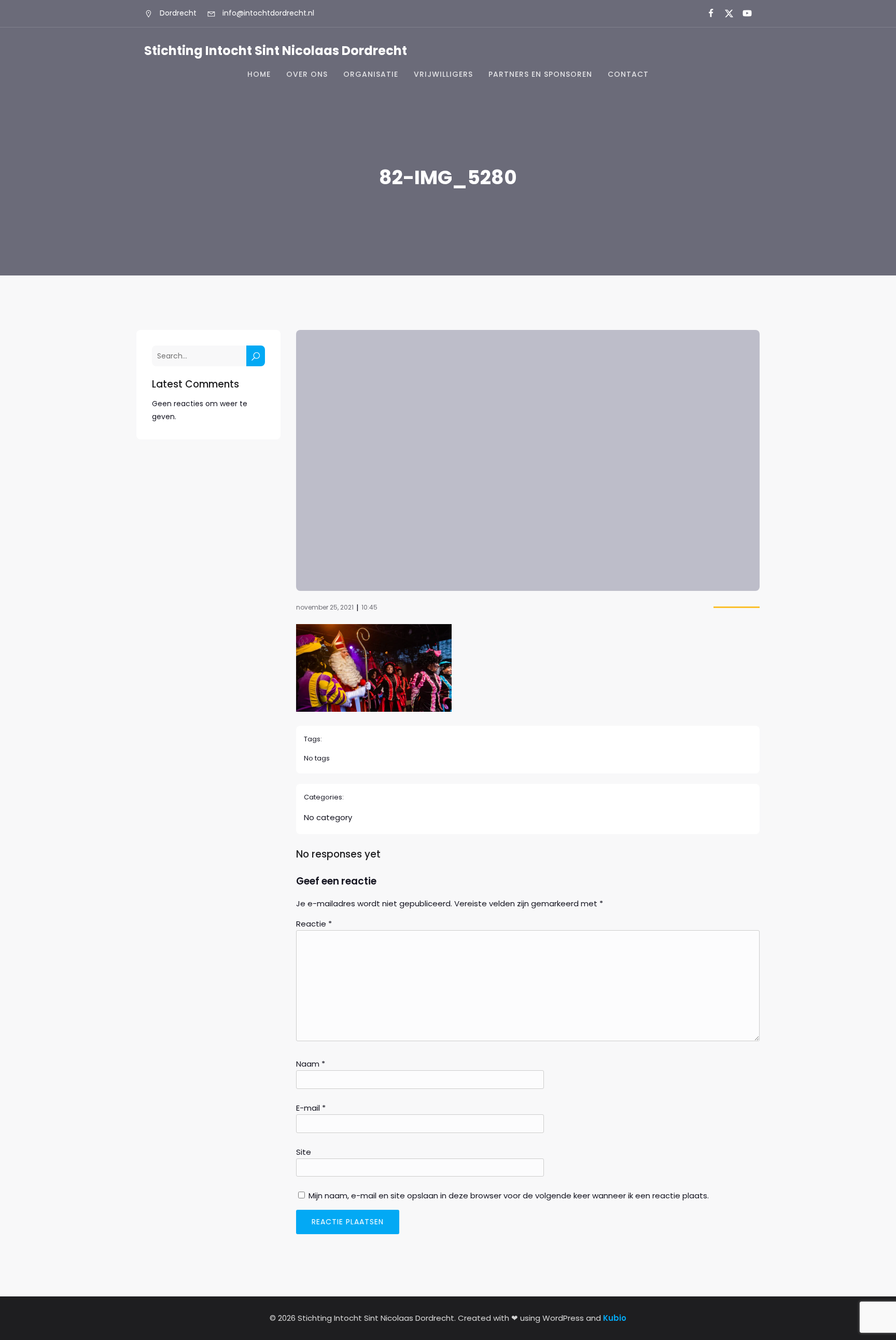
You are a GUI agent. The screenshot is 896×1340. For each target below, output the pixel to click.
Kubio (614, 1318)
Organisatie (370, 74)
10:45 (369, 607)
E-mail (311, 1107)
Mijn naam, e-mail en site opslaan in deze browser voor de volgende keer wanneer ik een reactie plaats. (509, 1195)
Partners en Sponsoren (540, 74)
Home (259, 74)
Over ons (307, 74)
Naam (310, 1063)
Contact (628, 74)
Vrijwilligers (443, 74)
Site (303, 1151)
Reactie (314, 923)
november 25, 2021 (325, 607)
